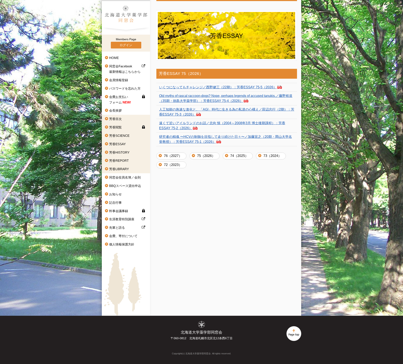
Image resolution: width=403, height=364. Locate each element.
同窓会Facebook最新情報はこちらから (125, 68)
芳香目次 (115, 119)
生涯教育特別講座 (121, 219)
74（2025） (239, 156)
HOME (114, 58)
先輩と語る (117, 227)
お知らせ (115, 194)
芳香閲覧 (115, 127)
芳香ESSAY (117, 144)
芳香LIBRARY (119, 169)
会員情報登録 (118, 80)
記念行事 (115, 202)
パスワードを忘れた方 (125, 88)
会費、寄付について (123, 236)
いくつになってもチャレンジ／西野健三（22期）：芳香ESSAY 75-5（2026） (218, 87)
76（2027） (173, 156)
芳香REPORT (119, 160)
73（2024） (272, 156)
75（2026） (206, 156)
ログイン (126, 45)
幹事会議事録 (118, 211)
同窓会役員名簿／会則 (125, 177)
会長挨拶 (115, 110)
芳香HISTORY (119, 152)
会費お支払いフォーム (120, 99)
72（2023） (173, 165)
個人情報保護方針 (121, 244)
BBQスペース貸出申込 (125, 186)
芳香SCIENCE (119, 135)
